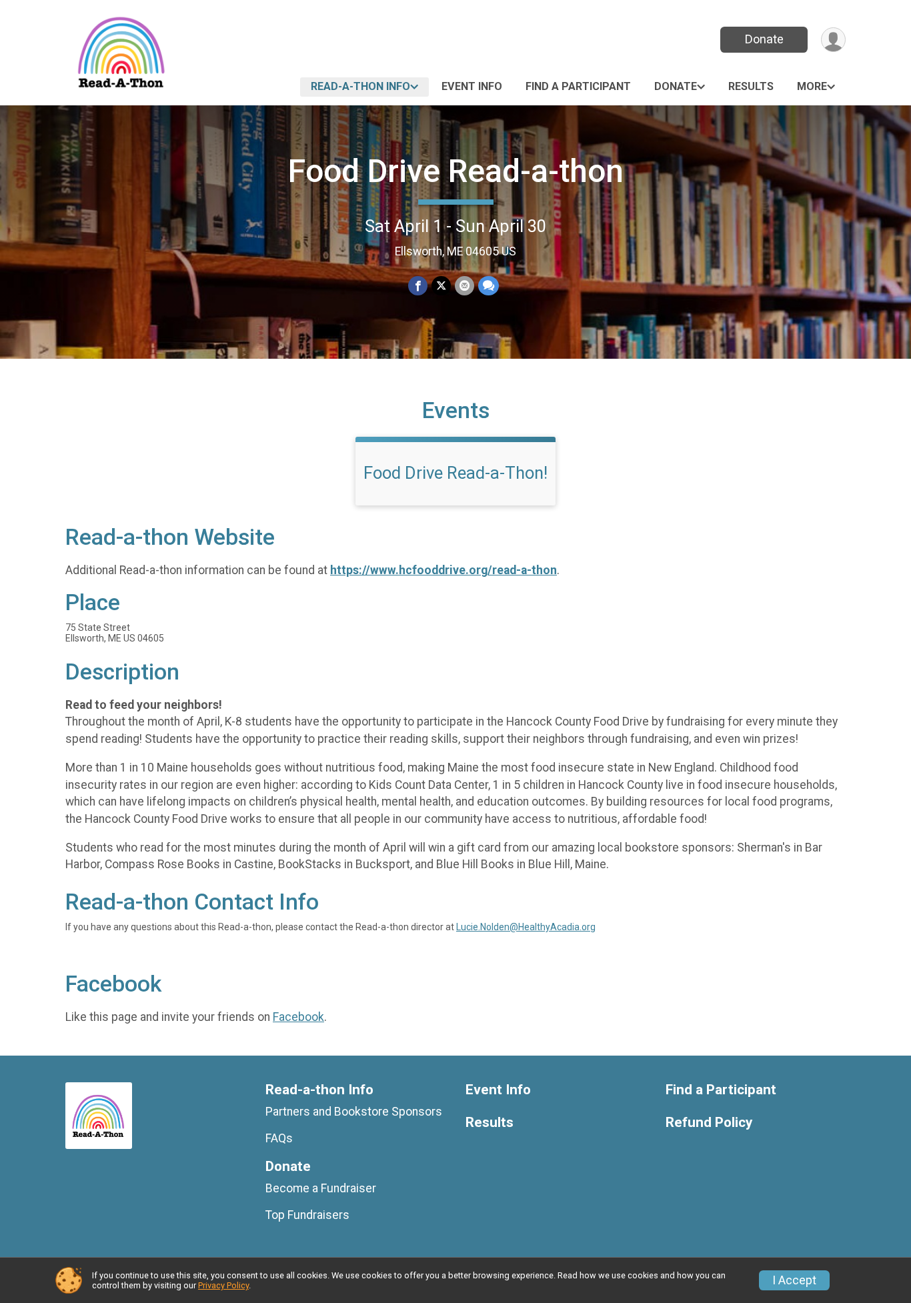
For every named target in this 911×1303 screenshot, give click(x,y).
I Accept (794, 1280)
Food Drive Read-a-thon (456, 171)
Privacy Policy (223, 1285)
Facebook (298, 1017)
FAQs (279, 1138)
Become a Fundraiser (320, 1188)
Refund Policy (709, 1122)
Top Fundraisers (307, 1215)
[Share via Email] (464, 285)
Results (751, 86)
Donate (764, 39)
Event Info (471, 86)
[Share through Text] (488, 285)
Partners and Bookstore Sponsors (353, 1111)
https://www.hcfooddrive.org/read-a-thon (443, 570)
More (812, 86)
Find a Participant (578, 86)
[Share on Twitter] (441, 285)
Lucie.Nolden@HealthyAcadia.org (526, 927)
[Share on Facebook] (417, 285)
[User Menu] (833, 39)
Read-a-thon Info (360, 86)
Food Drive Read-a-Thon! (455, 473)
